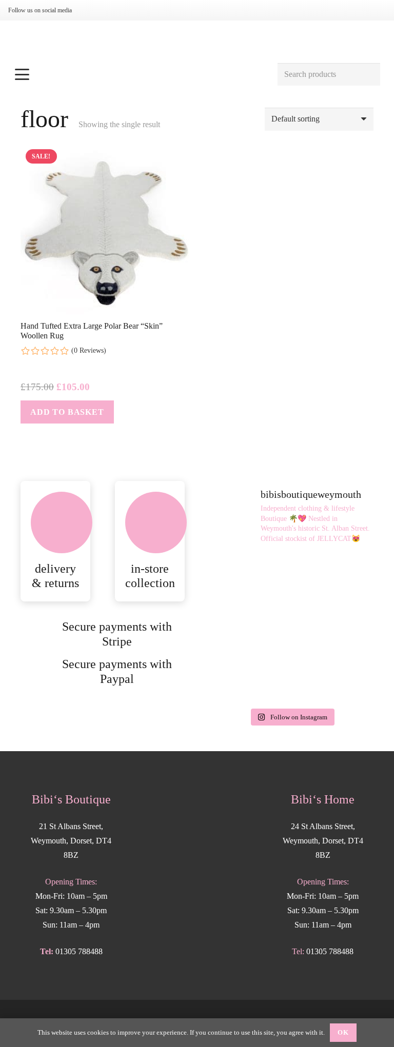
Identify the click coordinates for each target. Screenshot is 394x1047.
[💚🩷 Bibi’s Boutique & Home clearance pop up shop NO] (249, 677)
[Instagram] (91, 10)
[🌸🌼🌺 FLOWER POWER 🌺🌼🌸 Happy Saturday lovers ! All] (333, 578)
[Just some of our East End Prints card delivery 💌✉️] (249, 578)
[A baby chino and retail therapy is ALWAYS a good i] (333, 677)
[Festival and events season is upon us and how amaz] (333, 628)
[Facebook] (108, 10)
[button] (140, 74)
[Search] (368, 74)
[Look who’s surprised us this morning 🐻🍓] (249, 628)
